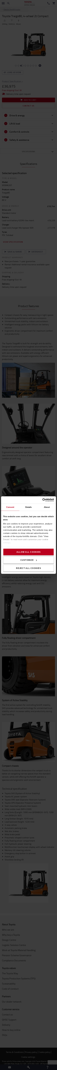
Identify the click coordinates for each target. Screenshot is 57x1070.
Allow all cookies (28, 552)
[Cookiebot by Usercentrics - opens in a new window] (42, 500)
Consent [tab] (10, 507)
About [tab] (47, 507)
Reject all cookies (28, 568)
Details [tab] (28, 507)
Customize (27, 560)
